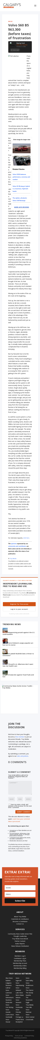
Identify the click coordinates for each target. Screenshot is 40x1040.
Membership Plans (20, 961)
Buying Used (21, 43)
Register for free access (19, 604)
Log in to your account (19, 609)
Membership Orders (20, 966)
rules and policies (22, 756)
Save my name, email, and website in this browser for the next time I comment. (20, 805)
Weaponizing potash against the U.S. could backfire (19, 633)
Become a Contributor (20, 921)
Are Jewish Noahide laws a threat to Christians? (18, 654)
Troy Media (13, 558)
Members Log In (20, 956)
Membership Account (20, 963)
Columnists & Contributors (20, 919)
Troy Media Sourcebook (20, 939)
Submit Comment (23, 812)
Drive (10, 21)
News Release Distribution (20, 946)
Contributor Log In (20, 958)
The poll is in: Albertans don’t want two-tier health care (18, 665)
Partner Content (20, 941)
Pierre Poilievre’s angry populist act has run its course (18, 644)
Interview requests (22, 44)
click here (26, 538)
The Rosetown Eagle (29, 1000)
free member (19, 737)
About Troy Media (20, 917)
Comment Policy (29, 1036)
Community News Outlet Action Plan (20, 934)
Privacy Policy (9, 1036)
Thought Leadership (20, 936)
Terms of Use (19, 1036)
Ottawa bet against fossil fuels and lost (18, 676)
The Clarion (29, 990)
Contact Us (20, 924)
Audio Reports (20, 944)
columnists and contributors (17, 546)
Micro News (20, 995)
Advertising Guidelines (20, 1038)
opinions (14, 543)
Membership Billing (20, 968)
